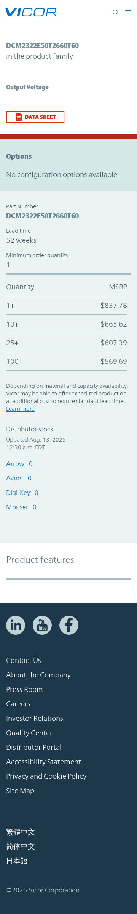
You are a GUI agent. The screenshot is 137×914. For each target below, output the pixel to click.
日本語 (17, 860)
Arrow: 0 (19, 463)
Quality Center (29, 732)
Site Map (20, 790)
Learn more (20, 408)
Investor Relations (34, 718)
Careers (18, 704)
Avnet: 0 (19, 478)
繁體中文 (20, 832)
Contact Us (23, 660)
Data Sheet (40, 117)
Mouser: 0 (21, 507)
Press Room (24, 689)
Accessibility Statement (43, 761)
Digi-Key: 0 (22, 492)
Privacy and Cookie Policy (46, 776)
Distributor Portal (34, 747)
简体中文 (20, 846)
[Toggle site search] (117, 12)
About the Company (38, 675)
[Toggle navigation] (128, 12)
